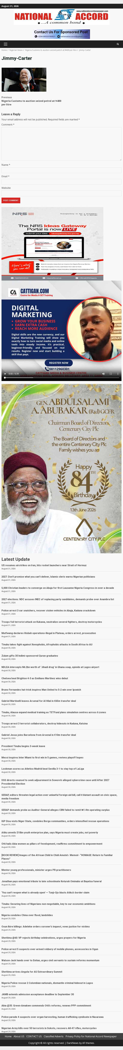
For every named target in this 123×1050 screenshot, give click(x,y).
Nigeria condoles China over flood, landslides (27, 915)
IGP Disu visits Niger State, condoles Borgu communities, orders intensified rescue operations (55, 821)
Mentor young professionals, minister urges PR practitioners (36, 870)
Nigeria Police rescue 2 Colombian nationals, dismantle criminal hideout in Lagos (47, 983)
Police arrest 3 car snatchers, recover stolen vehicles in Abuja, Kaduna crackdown (48, 610)
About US (19, 1036)
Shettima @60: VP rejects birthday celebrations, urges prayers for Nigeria (44, 937)
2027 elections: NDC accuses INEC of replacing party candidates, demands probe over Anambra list (58, 599)
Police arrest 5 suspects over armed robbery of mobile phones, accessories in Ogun (50, 949)
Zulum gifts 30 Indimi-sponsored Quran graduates (30, 655)
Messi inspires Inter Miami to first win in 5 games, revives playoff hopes (42, 757)
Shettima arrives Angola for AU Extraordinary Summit (32, 971)
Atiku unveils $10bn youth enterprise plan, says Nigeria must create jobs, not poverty (50, 832)
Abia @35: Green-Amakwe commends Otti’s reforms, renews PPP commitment (46, 1005)
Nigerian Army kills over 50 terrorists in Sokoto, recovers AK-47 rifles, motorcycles (49, 1028)
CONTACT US (34, 1036)
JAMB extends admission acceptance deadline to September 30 (38, 994)
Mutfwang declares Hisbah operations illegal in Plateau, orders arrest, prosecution (49, 633)
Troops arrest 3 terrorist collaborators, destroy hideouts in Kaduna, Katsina (45, 723)
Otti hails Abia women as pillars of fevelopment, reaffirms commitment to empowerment (52, 843)
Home (8, 1036)
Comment (8, 124)
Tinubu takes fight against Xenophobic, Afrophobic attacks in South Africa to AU (47, 644)
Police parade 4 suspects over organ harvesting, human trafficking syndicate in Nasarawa (53, 1017)
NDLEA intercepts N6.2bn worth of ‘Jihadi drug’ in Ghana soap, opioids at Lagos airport (50, 667)
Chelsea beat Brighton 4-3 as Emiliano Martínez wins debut (35, 678)
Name (6, 164)
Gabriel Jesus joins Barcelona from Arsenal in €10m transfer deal (39, 735)
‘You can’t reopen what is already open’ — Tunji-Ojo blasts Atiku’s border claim (45, 892)
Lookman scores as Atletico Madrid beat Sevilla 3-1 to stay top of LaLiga (43, 768)
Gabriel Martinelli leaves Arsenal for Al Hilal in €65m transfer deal (39, 701)
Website (6, 188)
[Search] (118, 44)
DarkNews (72, 1043)
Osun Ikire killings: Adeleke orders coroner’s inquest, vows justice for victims (46, 926)
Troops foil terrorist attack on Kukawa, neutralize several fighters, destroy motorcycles (52, 622)
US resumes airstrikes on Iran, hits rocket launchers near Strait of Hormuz (44, 565)
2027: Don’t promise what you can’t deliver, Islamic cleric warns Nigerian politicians (48, 576)
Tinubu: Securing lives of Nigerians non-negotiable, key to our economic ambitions (48, 904)
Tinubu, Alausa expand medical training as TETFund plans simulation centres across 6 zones (54, 712)
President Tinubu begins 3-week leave (23, 746)
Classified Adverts (53, 1036)
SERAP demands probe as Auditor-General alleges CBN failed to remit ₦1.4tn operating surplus (56, 810)
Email (5, 176)
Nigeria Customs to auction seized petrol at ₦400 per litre (31, 101)
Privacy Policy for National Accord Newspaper (91, 1036)
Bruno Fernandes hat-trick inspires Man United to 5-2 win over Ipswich (41, 689)
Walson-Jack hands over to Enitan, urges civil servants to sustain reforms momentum (50, 960)
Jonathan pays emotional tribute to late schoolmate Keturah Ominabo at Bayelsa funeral (52, 881)
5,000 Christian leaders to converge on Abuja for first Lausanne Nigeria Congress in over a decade (58, 588)
